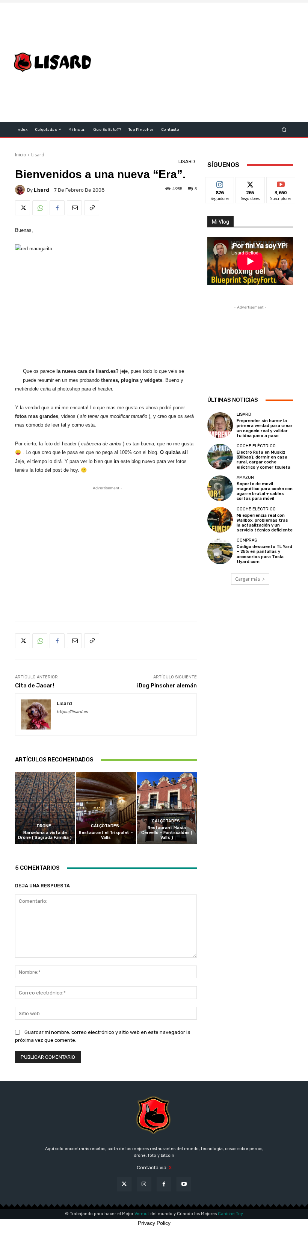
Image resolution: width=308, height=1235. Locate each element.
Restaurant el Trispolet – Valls (106, 835)
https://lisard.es (72, 712)
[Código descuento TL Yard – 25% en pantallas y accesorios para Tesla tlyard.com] (220, 551)
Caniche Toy (230, 1213)
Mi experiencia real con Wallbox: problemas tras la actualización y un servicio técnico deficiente (265, 523)
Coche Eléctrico (256, 446)
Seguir (220, 183)
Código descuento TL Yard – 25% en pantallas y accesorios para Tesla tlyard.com (264, 554)
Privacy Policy (154, 1223)
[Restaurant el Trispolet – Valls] (106, 808)
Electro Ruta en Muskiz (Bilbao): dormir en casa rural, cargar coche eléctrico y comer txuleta (263, 460)
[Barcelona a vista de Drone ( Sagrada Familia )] (45, 808)
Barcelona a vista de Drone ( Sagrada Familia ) (45, 835)
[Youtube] (184, 1184)
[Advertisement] (204, 62)
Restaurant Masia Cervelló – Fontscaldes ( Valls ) (166, 832)
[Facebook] (57, 207)
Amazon (245, 477)
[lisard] (21, 190)
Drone (44, 826)
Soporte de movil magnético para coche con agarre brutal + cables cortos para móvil (265, 491)
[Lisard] (54, 62)
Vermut (141, 1213)
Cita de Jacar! (34, 685)
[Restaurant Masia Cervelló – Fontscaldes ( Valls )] (167, 808)
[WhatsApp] (39, 207)
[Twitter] (22, 207)
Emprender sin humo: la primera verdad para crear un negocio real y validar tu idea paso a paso (265, 428)
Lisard (37, 154)
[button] (284, 129)
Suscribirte (281, 183)
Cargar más (247, 579)
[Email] (74, 207)
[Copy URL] (91, 207)
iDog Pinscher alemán (167, 685)
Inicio (20, 154)
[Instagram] (144, 1184)
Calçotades (105, 826)
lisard (41, 190)
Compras (247, 540)
